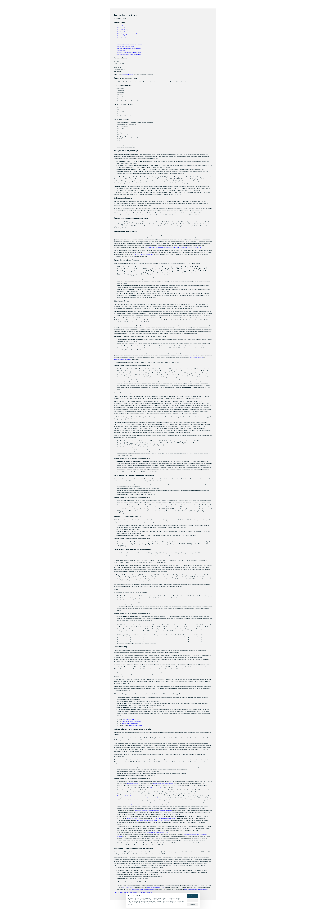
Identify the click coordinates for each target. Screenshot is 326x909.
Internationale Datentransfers (124, 36)
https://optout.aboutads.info (196, 357)
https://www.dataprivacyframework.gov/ (143, 254)
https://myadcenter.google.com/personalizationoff (196, 889)
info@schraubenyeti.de (127, 74)
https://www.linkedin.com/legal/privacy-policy (164, 818)
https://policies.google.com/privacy (155, 887)
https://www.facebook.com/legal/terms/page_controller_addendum (133, 804)
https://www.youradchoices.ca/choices (132, 721)
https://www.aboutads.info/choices (130, 723)
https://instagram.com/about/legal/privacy (163, 783)
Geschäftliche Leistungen (123, 42)
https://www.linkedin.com (133, 818)
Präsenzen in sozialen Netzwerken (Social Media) (129, 52)
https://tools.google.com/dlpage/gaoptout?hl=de (143, 889)
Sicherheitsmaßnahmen (122, 32)
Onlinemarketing (121, 50)
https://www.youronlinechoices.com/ (123, 359)
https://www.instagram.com (134, 783)
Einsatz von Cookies (122, 40)
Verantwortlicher (121, 25)
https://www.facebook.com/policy (125, 796)
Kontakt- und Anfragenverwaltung (125, 46)
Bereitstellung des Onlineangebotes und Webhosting (129, 44)
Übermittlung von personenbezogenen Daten (128, 34)
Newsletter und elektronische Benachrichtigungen (129, 48)
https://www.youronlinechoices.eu (131, 719)
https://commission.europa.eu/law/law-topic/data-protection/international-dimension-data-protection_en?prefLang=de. (173, 247)
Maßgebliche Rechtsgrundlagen (124, 29)
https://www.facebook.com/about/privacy (186, 787)
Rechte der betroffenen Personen (125, 38)
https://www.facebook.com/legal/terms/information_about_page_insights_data (153, 810)
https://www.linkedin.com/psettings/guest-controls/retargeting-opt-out (153, 820)
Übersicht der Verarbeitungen (124, 27)
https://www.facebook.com (156, 787)
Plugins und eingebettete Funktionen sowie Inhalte (129, 54)
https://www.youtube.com (128, 887)
